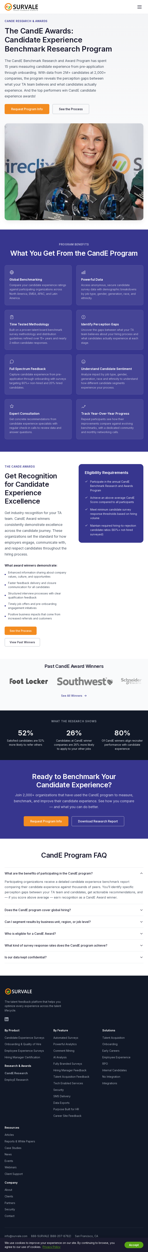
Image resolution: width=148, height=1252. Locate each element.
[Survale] (19, 991)
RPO (105, 1063)
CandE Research (16, 1073)
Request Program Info (27, 109)
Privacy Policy (52, 1247)
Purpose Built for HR (66, 1109)
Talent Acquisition (113, 1037)
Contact (9, 1216)
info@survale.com (16, 1236)
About (8, 1189)
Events (9, 1161)
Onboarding (110, 1044)
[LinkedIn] (6, 1019)
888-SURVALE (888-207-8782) (51, 1236)
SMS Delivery (62, 1096)
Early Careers (110, 1050)
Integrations (109, 1083)
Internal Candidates (114, 1070)
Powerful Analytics (65, 1044)
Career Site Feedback (67, 1115)
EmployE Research (16, 1079)
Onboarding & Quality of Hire (23, 1044)
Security (58, 1089)
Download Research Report (98, 821)
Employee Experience (116, 1057)
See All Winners (71, 695)
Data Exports (61, 1102)
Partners (10, 1203)
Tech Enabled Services (68, 1083)
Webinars (11, 1167)
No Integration (111, 1076)
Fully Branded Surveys (67, 1063)
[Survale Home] (21, 7)
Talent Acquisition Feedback (71, 1076)
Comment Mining (63, 1050)
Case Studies (13, 1148)
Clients (9, 1196)
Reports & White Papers (20, 1141)
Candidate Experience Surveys (24, 1037)
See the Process (71, 109)
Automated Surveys (65, 1037)
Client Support (14, 1173)
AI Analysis (60, 1057)
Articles (9, 1134)
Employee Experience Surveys (24, 1050)
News (8, 1154)
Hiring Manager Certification (22, 1057)
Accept (134, 1245)
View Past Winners (22, 642)
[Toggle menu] (139, 7)
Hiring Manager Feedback (70, 1070)
